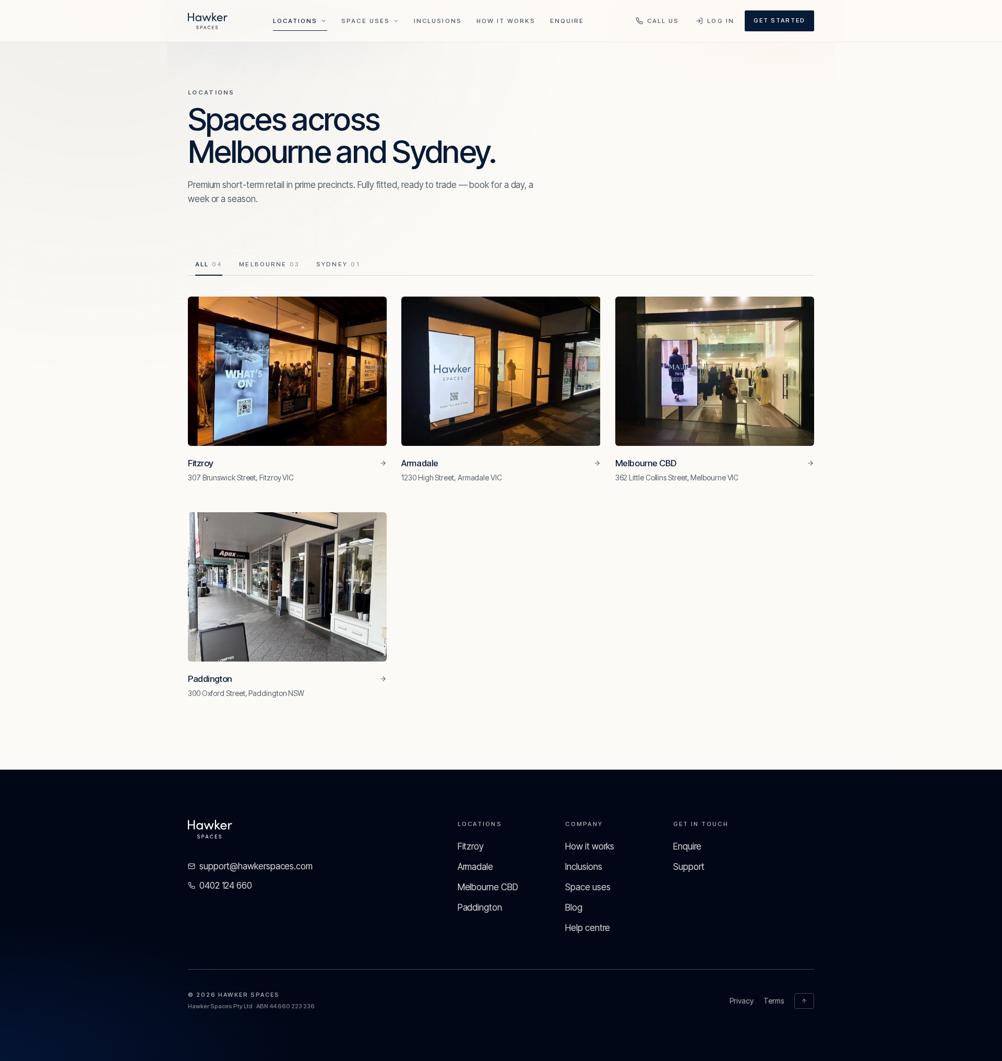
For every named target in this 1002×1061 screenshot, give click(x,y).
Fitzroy (471, 846)
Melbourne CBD (488, 887)
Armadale (475, 867)
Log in (720, 21)
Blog (573, 907)
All (208, 264)
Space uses (587, 887)
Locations (295, 21)
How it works (505, 21)
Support (689, 867)
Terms (774, 1000)
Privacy (741, 1000)
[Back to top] (804, 1001)
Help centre (587, 928)
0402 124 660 (225, 885)
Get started (779, 20)
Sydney (338, 264)
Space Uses (365, 21)
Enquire (567, 21)
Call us (663, 21)
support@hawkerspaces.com (256, 866)
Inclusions (438, 21)
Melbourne (269, 264)
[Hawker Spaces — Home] (208, 21)
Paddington (480, 907)
